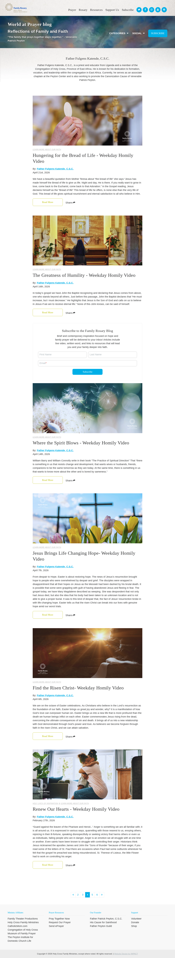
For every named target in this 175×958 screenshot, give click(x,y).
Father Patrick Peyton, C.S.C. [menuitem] (106, 918)
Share (69, 202)
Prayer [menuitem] (72, 10)
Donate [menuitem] (135, 922)
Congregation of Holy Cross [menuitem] (23, 929)
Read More (47, 202)
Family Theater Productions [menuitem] (23, 918)
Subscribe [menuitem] (128, 10)
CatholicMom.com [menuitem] (17, 926)
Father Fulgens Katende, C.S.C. (55, 168)
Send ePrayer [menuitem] (56, 926)
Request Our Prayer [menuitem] (60, 922)
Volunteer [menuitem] (136, 918)
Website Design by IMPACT (126, 954)
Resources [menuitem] (96, 10)
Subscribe (157, 33)
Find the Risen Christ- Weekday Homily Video (78, 688)
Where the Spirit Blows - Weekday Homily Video (81, 442)
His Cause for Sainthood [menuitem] (103, 922)
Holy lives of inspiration (46, 803)
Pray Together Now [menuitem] (59, 918)
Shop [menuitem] (134, 926)
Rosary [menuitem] (83, 10)
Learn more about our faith (47, 150)
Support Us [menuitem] (112, 10)
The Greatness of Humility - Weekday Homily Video (84, 275)
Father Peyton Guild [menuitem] (101, 926)
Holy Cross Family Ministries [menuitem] (23, 922)
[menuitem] (138, 7)
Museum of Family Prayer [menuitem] (22, 933)
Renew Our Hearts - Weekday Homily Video (76, 809)
